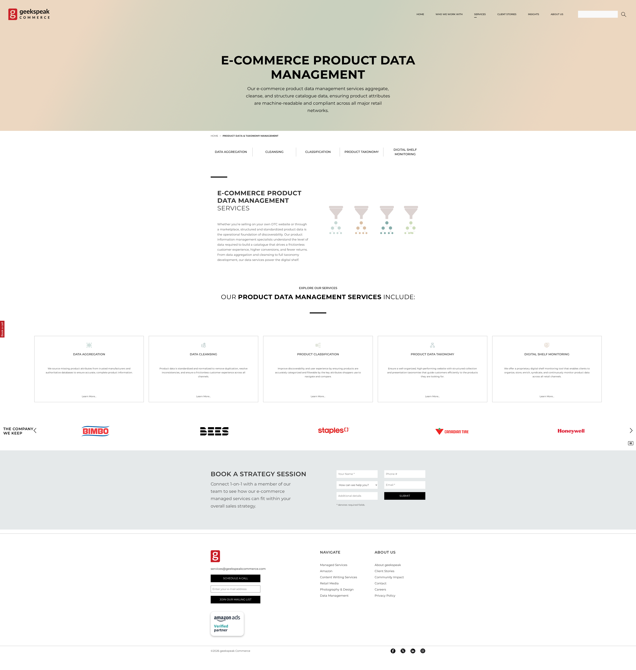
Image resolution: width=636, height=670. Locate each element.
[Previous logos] (35, 430)
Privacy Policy (385, 595)
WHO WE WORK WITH (449, 14)
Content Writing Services (338, 577)
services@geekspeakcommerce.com (238, 569)
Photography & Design (337, 589)
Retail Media (329, 583)
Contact (380, 583)
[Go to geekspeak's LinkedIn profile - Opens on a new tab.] (412, 650)
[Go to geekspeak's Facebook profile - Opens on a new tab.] (393, 650)
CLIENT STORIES (506, 14)
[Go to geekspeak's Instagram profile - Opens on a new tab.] (422, 650)
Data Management (334, 595)
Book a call (2, 329)
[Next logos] (631, 430)
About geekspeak (388, 565)
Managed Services (333, 565)
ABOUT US (557, 14)
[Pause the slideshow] (630, 443)
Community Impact (389, 577)
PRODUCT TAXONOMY (361, 152)
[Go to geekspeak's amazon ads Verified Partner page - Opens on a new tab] (227, 623)
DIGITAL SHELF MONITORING (405, 152)
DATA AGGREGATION (231, 152)
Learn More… (89, 396)
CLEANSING (274, 152)
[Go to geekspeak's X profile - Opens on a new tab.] (402, 650)
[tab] (231, 152)
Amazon (326, 571)
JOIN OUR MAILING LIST (235, 599)
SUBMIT (404, 495)
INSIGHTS (533, 14)
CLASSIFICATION (318, 152)
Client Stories (384, 571)
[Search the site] (623, 14)
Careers (380, 589)
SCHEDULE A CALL (235, 578)
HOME (420, 14)
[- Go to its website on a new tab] (95, 431)
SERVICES (480, 14)
